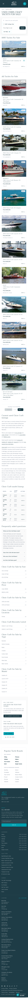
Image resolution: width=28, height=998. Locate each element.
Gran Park (3, 906)
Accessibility (12, 992)
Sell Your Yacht (4, 887)
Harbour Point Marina (6, 911)
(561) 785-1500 (23, 845)
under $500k (22, 434)
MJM (5, 763)
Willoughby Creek (5, 966)
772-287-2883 (4, 969)
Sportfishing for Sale (6, 856)
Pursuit (5, 777)
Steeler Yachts (18, 763)
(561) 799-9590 (4, 914)
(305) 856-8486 (4, 931)
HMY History (4, 882)
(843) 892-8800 (23, 838)
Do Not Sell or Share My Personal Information (12, 990)
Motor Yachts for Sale (6, 860)
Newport (3, 977)
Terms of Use (4, 992)
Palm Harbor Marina (6, 944)
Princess (17, 757)
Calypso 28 (19, 440)
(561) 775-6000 (4, 958)
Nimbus (17, 761)
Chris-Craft (4, 447)
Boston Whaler (18, 774)
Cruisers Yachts (18, 777)
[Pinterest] (16, 986)
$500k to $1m (7, 436)
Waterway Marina (5, 961)
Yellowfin (6, 781)
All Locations (23, 898)
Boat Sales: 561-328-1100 (6, 942)
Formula (6, 779)
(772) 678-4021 (4, 953)
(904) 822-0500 (4, 925)
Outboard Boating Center (7, 939)
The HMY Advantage (6, 880)
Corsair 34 (16, 442)
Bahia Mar (3, 900)
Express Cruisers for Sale (7, 867)
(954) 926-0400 (4, 920)
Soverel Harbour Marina (6, 955)
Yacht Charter (4, 889)
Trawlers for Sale (5, 871)
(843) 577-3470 (4, 975)
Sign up (14, 824)
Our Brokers (4, 885)
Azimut (16, 770)
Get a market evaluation (12, 715)
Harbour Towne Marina (6, 917)
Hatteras (17, 772)
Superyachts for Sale (6, 865)
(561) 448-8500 (23, 841)
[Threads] (14, 986)
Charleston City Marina (6, 972)
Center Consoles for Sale (7, 862)
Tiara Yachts (7, 774)
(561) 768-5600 (23, 836)
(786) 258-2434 (4, 936)
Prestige (17, 779)
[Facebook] (2, 986)
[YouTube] (4, 986)
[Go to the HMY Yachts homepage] (14, 4)
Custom (17, 781)
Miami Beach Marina (6, 928)
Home (3, 9)
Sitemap (18, 992)
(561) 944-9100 (23, 847)
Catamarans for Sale (6, 869)
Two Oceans (7, 761)
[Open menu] (3, 4)
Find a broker (8, 733)
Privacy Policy (4, 988)
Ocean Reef (4, 933)
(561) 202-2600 (10, 737)
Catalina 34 (10, 442)
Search (22, 28)
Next (20, 409)
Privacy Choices (13, 988)
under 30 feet (5, 434)
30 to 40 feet (18, 432)
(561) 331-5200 (23, 834)
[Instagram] (7, 986)
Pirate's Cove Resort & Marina (8, 950)
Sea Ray (6, 770)
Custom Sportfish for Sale (7, 858)
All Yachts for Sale (5, 874)
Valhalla (6, 759)
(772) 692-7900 (4, 964)
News (2, 891)
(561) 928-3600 (23, 849)
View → (23, 495)
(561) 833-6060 (4, 947)
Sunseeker (6, 772)
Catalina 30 (4, 442)
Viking (5, 757)
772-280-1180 (4, 909)
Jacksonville (4, 922)
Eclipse (17, 759)
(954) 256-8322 (4, 903)
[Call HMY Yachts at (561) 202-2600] (24, 3)
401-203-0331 (4, 980)
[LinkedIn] (9, 986)
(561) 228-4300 (23, 843)
